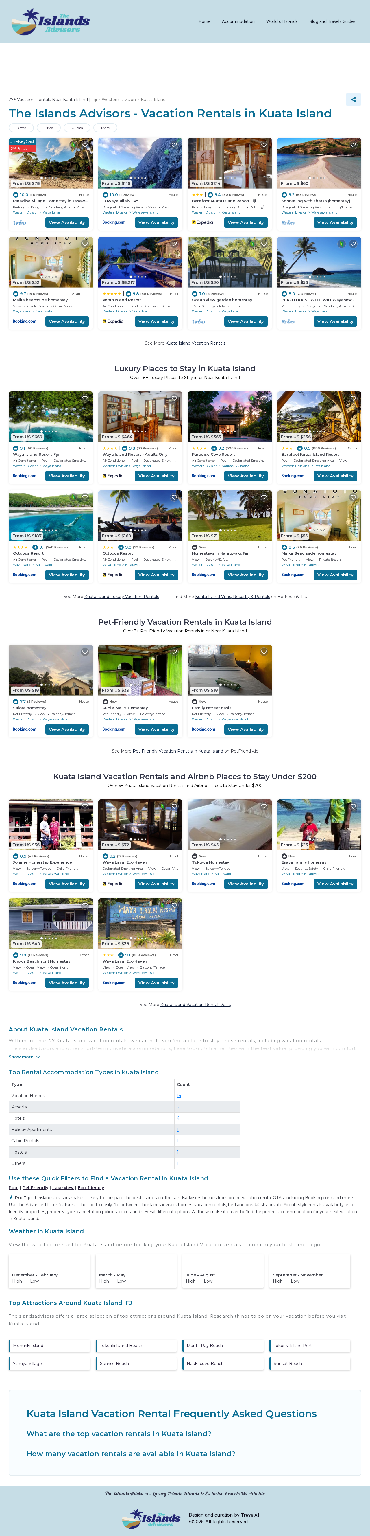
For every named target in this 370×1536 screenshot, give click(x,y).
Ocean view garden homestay (222, 299)
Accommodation (238, 21)
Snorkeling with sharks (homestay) (316, 200)
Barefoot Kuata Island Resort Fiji (224, 200)
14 (179, 1095)
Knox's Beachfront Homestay (41, 961)
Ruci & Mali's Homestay (125, 707)
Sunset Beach (288, 1363)
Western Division (26, 212)
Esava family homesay (304, 862)
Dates (21, 128)
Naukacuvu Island (235, 466)
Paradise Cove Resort (213, 454)
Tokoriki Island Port (293, 1345)
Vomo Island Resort (122, 299)
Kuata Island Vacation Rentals (195, 343)
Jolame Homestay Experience (42, 862)
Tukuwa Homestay (210, 862)
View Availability (67, 222)
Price (49, 128)
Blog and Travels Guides (332, 21)
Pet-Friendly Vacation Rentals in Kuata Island (178, 751)
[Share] (353, 99)
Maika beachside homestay (40, 299)
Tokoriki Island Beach (121, 1345)
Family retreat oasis (212, 707)
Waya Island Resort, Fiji (36, 454)
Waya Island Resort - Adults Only (135, 454)
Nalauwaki (44, 311)
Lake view (63, 1187)
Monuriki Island (28, 1345)
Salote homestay (30, 707)
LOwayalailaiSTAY (120, 200)
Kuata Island (231, 212)
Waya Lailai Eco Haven (125, 862)
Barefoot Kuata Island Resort (310, 454)
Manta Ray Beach (205, 1345)
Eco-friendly (91, 1187)
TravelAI (250, 1515)
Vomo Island (141, 311)
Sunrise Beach (114, 1363)
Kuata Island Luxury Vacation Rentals (121, 596)
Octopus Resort (28, 553)
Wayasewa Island (145, 212)
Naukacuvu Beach (205, 1363)
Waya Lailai (51, 212)
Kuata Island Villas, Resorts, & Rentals (232, 596)
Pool (13, 1187)
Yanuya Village (27, 1363)
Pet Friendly (35, 1187)
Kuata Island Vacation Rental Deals (195, 1004)
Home (204, 21)
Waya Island (22, 311)
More (105, 128)
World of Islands (282, 21)
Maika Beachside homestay (309, 553)
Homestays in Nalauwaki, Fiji (220, 553)
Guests (77, 128)
